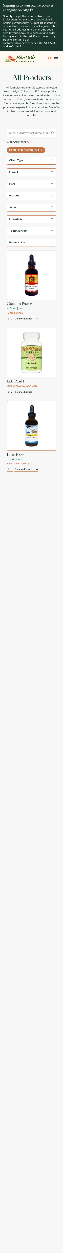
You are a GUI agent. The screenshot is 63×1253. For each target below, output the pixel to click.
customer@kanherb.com (18, 43)
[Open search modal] (49, 58)
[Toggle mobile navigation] (56, 58)
